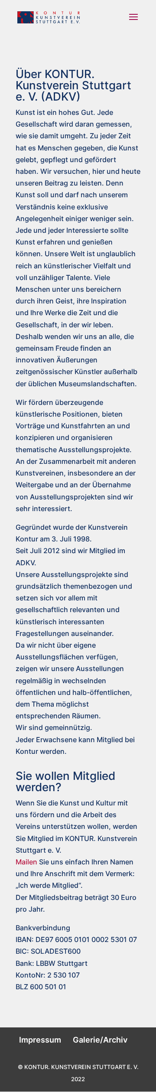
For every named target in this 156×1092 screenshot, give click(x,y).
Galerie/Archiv (100, 1039)
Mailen (26, 861)
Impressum (40, 1039)
